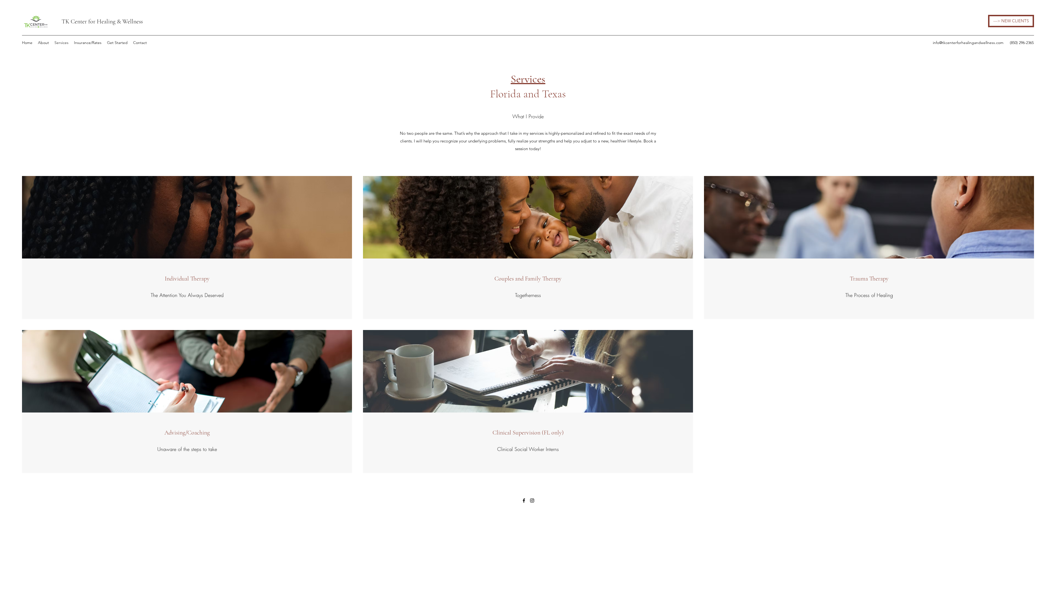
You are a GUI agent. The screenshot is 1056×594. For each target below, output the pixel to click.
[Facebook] (524, 500)
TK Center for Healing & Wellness (102, 21)
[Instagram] (532, 500)
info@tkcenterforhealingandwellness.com (968, 42)
